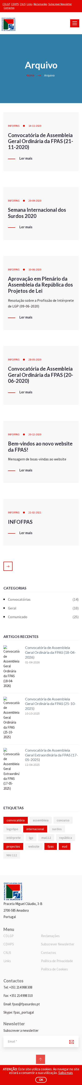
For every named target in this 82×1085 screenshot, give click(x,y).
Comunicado (43, 616)
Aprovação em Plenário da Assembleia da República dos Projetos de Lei (40, 285)
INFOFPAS (13, 125)
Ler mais (25, 158)
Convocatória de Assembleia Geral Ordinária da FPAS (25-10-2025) (50, 704)
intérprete (14, 838)
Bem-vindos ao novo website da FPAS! (40, 446)
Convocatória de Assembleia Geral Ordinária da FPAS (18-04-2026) (50, 652)
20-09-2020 (34, 200)
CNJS (23, 4)
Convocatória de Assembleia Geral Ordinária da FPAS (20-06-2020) (40, 375)
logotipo (12, 829)
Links (29, 4)
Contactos (9, 7)
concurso (63, 820)
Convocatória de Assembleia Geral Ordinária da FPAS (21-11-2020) (40, 141)
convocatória (16, 820)
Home (30, 75)
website (33, 846)
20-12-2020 (34, 434)
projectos (13, 846)
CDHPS (15, 4)
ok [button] (41, 1079)
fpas (51, 846)
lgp (31, 838)
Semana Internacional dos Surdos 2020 (37, 213)
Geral (43, 608)
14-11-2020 (34, 125)
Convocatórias (43, 599)
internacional (35, 829)
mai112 (46, 838)
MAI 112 (12, 855)
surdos (57, 829)
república (65, 838)
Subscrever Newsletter (60, 4)
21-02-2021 (34, 512)
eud (64, 846)
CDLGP (6, 4)
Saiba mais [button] (65, 1073)
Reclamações (40, 4)
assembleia (41, 820)
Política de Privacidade (57, 961)
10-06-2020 (34, 269)
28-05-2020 (34, 359)
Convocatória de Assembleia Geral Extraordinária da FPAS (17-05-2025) (51, 755)
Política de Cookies (54, 969)
